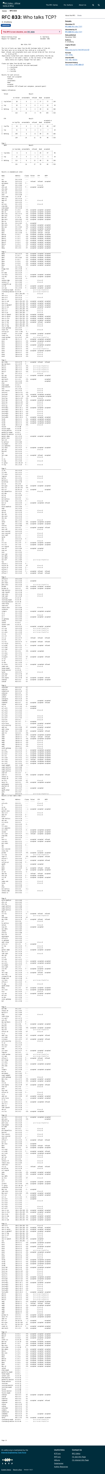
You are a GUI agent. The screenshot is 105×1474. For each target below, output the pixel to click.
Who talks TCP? (73, 26)
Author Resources (61, 1467)
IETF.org (57, 1454)
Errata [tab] (80, 15)
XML (70, 59)
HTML (71, 55)
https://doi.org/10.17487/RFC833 (76, 50)
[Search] (93, 5)
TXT (66, 55)
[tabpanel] (85, 43)
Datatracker (58, 1463)
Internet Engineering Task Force (13, 1452)
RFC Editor (76, 1454)
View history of (73, 64)
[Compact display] (59, 31)
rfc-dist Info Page (79, 1457)
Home (4, 11)
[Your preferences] (100, 5)
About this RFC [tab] (70, 15)
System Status (6, 1470)
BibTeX (75, 59)
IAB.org (57, 1460)
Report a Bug (17, 1470)
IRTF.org (57, 1457)
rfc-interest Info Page (80, 1460)
